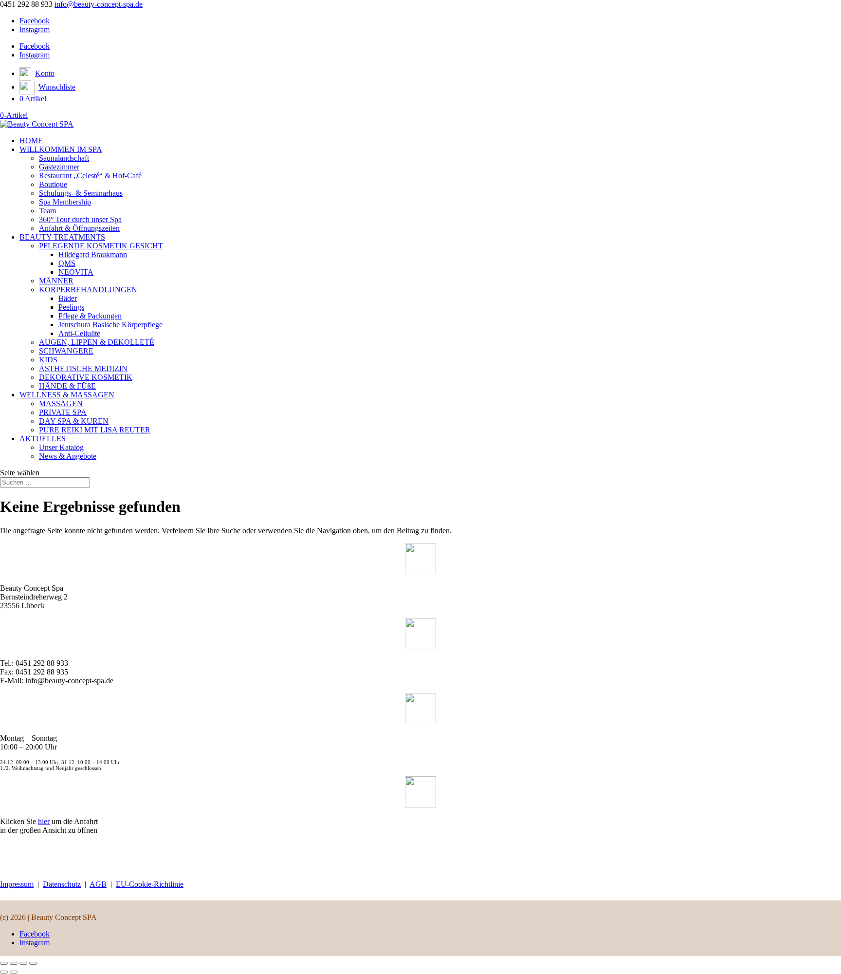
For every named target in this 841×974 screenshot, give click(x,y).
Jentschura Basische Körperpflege (110, 324)
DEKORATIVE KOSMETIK (85, 377)
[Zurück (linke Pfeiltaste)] (4, 972)
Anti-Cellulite (79, 333)
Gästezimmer (59, 167)
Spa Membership (65, 202)
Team (47, 210)
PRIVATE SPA (63, 412)
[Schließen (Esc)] (33, 963)
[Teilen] (23, 963)
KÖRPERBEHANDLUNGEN (88, 289)
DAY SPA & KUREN (74, 421)
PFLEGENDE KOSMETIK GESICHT (101, 246)
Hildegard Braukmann (92, 254)
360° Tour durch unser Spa (80, 219)
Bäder (67, 298)
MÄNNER (56, 281)
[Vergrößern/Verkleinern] (4, 963)
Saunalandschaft (64, 158)
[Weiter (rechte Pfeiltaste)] (14, 972)
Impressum (17, 884)
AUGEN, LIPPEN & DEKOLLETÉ (96, 342)
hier (44, 821)
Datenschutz (62, 884)
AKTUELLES (42, 438)
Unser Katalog (61, 447)
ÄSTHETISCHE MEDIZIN (83, 368)
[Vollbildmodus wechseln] (14, 963)
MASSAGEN (61, 403)
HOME (31, 140)
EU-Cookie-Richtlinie (149, 884)
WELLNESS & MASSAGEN (66, 395)
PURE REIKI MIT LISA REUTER (94, 430)
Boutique (53, 184)
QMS (66, 263)
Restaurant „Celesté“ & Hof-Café (90, 175)
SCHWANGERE (66, 351)
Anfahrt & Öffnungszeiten (79, 228)
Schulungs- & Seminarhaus (81, 193)
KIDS (48, 360)
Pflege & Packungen (90, 316)
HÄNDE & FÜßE (67, 386)
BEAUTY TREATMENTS (62, 237)
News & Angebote (67, 456)
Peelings (71, 307)
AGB (98, 884)
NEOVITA (75, 272)
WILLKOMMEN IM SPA (60, 149)
